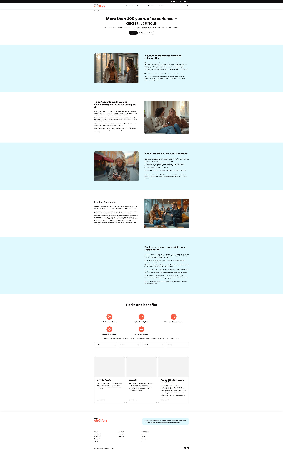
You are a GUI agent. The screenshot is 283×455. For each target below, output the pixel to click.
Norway (144, 436)
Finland (143, 438)
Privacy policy (121, 434)
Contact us (174, 1)
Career (160, 6)
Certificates (121, 436)
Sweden (144, 441)
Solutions (139, 6)
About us (128, 6)
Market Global (182, 1)
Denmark (144, 434)
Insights (150, 6)
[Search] (187, 5)
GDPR (112, 448)
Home (95, 10)
